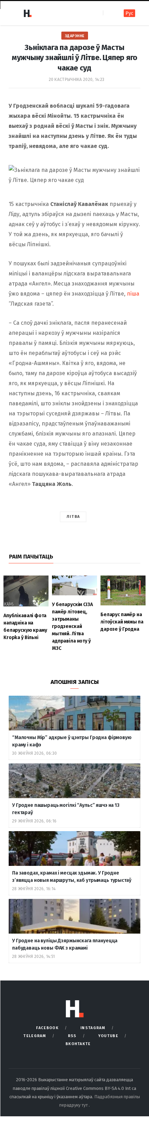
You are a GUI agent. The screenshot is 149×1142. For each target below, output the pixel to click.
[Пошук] (109, 13)
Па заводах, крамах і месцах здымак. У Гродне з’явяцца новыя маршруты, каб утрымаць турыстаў (71, 876)
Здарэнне (75, 36)
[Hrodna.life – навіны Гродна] (27, 13)
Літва (73, 516)
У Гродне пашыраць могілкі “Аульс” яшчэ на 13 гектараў (66, 809)
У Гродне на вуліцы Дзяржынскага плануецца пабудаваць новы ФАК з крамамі (64, 944)
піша (133, 293)
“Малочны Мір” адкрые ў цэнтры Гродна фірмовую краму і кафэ (72, 741)
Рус (129, 13)
